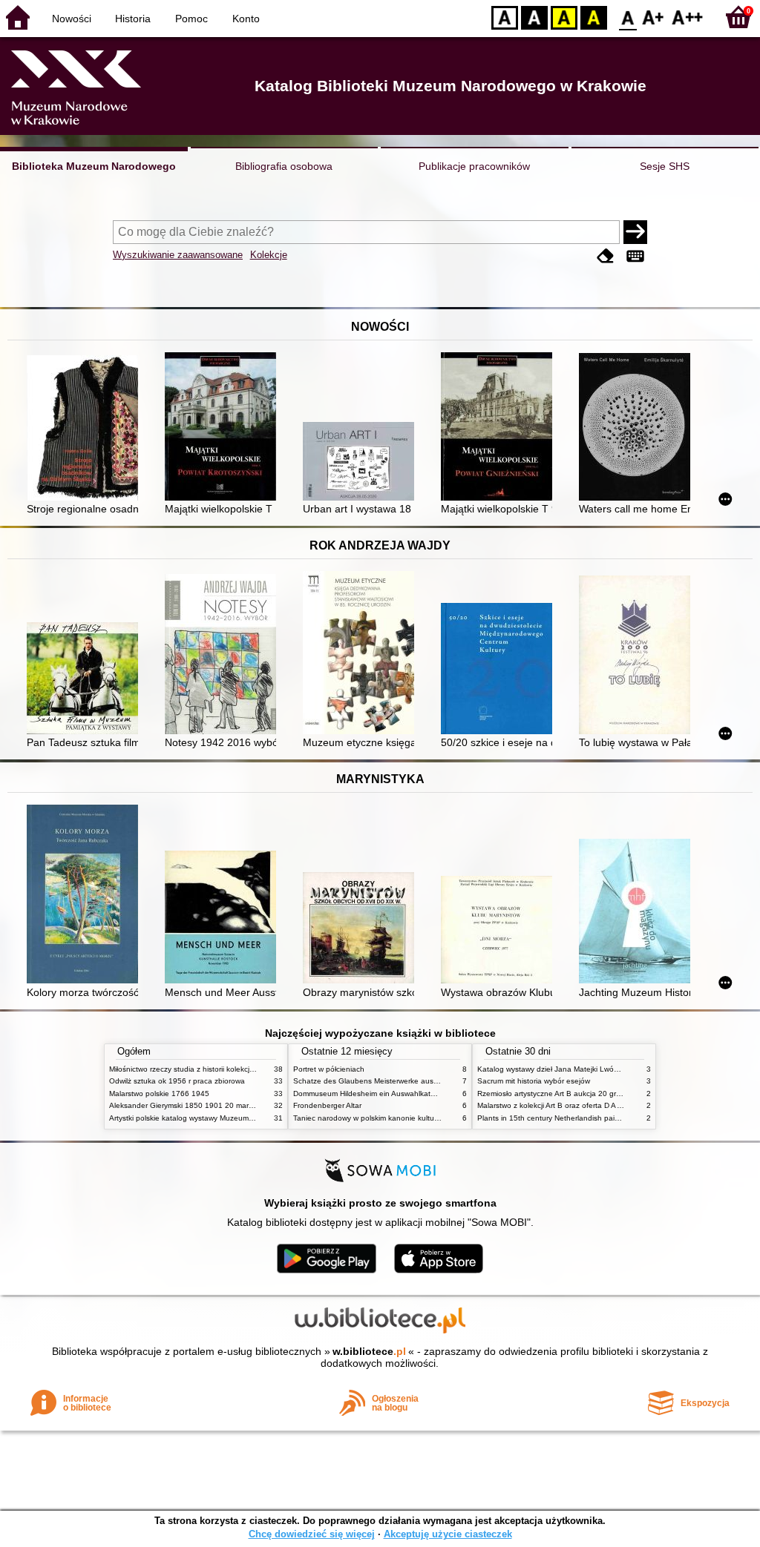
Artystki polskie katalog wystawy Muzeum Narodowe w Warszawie (220, 1118)
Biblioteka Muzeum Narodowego (94, 166)
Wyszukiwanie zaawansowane (178, 254)
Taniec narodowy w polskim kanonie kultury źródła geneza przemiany (410, 1118)
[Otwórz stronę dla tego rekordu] (86, 429)
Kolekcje (268, 254)
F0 (628, 16)
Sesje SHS (664, 166)
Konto (246, 18)
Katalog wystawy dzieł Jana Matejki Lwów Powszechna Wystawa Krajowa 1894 (612, 1069)
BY (594, 16)
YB (564, 16)
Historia (133, 18)
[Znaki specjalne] (635, 256)
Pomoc (191, 18)
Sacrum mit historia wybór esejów (533, 1081)
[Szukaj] (635, 232)
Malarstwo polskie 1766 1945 (159, 1093)
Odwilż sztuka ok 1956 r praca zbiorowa (177, 1081)
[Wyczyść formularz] (606, 256)
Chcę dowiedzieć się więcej (312, 1534)
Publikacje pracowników (474, 166)
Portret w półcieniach (328, 1069)
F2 (688, 16)
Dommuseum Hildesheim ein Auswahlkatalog (369, 1093)
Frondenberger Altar (327, 1105)
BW (534, 16)
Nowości (71, 18)
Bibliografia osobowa (283, 166)
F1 (653, 16)
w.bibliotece (369, 1351)
